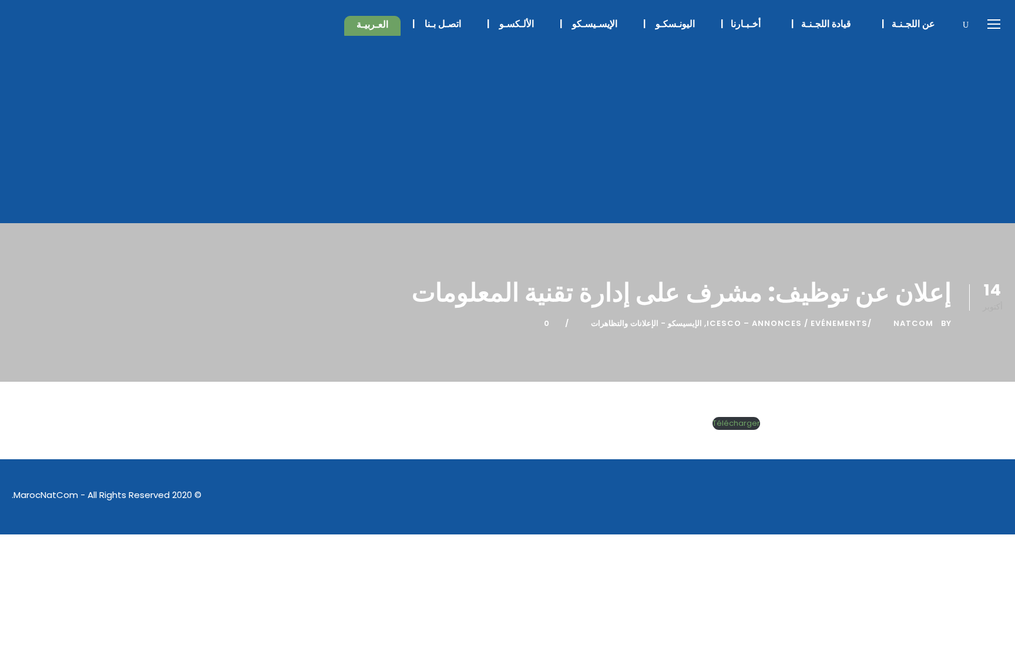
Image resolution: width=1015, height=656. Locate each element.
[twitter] (957, 496)
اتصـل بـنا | (437, 24)
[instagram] (998, 496)
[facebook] (916, 496)
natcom (913, 323)
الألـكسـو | (511, 24)
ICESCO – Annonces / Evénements (787, 323)
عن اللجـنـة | (912, 24)
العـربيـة (366, 24)
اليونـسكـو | (670, 24)
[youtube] (978, 496)
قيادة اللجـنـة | (824, 24)
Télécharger (736, 423)
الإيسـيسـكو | (590, 24)
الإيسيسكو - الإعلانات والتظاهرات (646, 323)
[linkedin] (937, 496)
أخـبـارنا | (744, 24)
